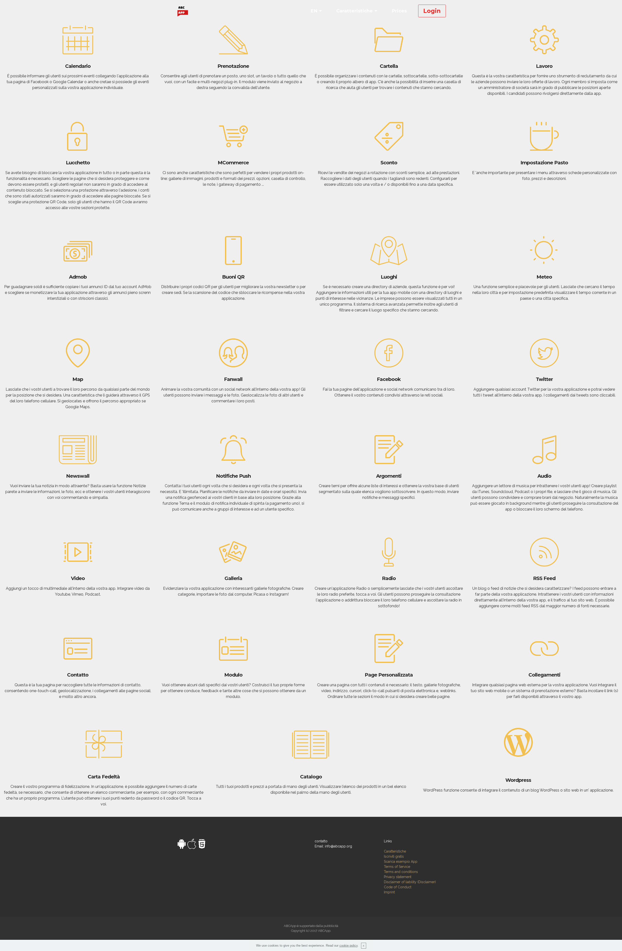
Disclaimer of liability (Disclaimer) (410, 882)
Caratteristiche (354, 11)
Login (432, 10)
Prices (399, 11)
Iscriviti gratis (394, 856)
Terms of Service (397, 867)
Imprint (389, 892)
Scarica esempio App (400, 861)
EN (314, 11)
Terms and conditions (401, 872)
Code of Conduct (397, 887)
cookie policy (348, 945)
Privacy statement (397, 877)
